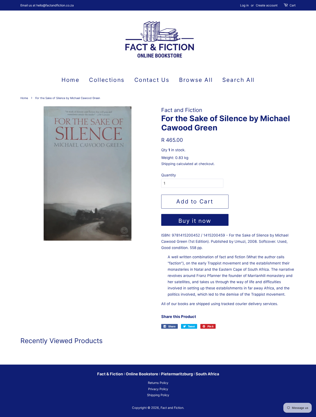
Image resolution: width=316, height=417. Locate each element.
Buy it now (194, 220)
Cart (293, 5)
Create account (267, 5)
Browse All (196, 79)
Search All (238, 79)
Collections (107, 79)
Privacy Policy (158, 389)
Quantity (168, 175)
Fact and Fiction (172, 407)
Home (70, 79)
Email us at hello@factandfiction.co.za (47, 5)
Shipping (168, 164)
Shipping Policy (158, 395)
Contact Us (152, 79)
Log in (244, 5)
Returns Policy (158, 383)
